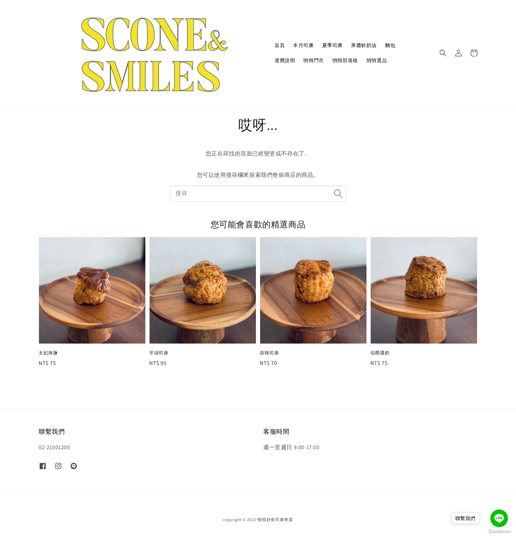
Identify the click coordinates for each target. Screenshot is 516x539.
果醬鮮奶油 (364, 45)
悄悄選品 (376, 60)
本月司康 (303, 45)
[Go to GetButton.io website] (499, 532)
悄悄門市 (313, 60)
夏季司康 (332, 45)
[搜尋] (338, 193)
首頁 (279, 45)
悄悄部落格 (345, 60)
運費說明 (284, 60)
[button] (443, 53)
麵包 (390, 45)
